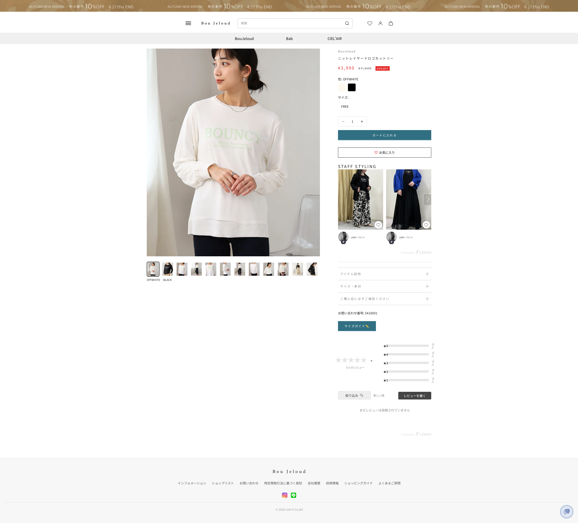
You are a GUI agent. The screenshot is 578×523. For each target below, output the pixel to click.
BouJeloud (244, 38)
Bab (289, 38)
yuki (353, 237)
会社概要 (314, 483)
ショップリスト (223, 483)
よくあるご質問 (389, 483)
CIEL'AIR (335, 38)
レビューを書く (415, 395)
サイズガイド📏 (357, 326)
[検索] (346, 23)
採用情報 (332, 483)
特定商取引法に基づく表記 (283, 483)
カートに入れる (385, 135)
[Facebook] (293, 495)
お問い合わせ (249, 483)
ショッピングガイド (358, 483)
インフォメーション (192, 483)
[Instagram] (284, 495)
